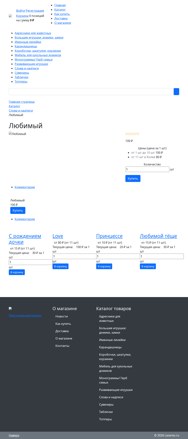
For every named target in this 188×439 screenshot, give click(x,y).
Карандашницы (110, 347)
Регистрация (35, 11)
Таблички (106, 412)
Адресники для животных (109, 318)
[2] (129, 133)
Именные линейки (112, 340)
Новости (61, 316)
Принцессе (109, 235)
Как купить (62, 14)
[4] (135, 133)
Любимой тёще (158, 235)
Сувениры (106, 404)
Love (58, 235)
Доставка (61, 18)
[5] (137, 133)
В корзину (16, 272)
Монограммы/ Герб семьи (113, 380)
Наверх (14, 435)
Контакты (62, 346)
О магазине (62, 23)
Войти (20, 11)
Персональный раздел (25, 315)
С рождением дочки (25, 238)
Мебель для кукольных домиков (115, 368)
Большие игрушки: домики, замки (112, 330)
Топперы (105, 419)
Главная (60, 5)
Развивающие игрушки (116, 390)
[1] (126, 133)
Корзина (22, 16)
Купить (133, 178)
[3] (132, 133)
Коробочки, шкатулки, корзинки (115, 357)
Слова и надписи (111, 397)
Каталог (60, 10)
